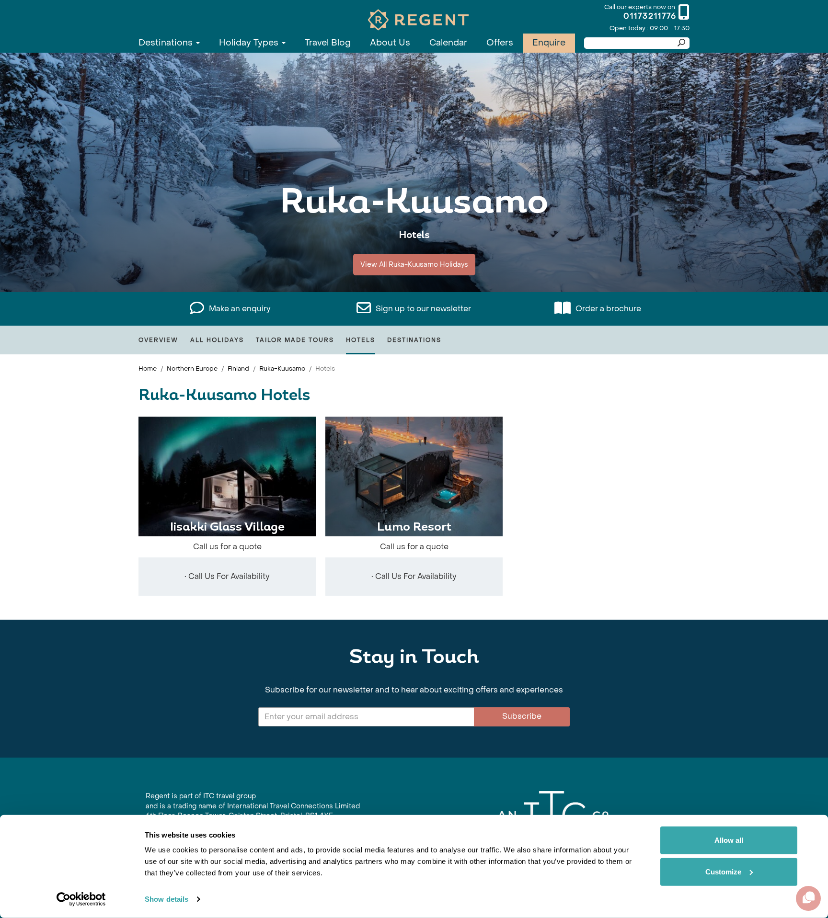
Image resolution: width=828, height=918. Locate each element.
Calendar (448, 42)
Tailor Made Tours (295, 340)
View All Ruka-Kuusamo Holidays (414, 264)
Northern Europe (192, 368)
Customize (723, 871)
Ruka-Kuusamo (282, 368)
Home (147, 368)
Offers (499, 42)
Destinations (166, 42)
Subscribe (521, 716)
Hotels (360, 340)
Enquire (548, 42)
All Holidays (217, 340)
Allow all (728, 840)
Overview (158, 340)
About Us (390, 42)
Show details (166, 899)
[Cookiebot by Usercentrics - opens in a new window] (81, 899)
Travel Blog (328, 42)
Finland (238, 368)
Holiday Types (250, 42)
